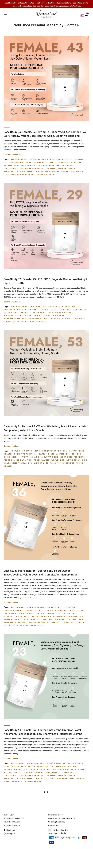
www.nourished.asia (57, 833)
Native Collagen (41, 616)
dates (51, 162)
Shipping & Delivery (56, 822)
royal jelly (73, 460)
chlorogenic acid (20, 162)
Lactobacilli (11, 168)
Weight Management (23, 174)
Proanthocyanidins (47, 171)
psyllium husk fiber (73, 319)
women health (45, 174)
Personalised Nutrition (61, 168)
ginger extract (67, 769)
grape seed (10, 313)
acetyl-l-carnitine (22, 451)
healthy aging (64, 165)
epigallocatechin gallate (19, 613)
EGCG (71, 610)
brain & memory (67, 451)
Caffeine (79, 159)
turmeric (17, 781)
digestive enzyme (27, 310)
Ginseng (65, 310)
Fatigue (54, 310)
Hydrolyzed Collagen (17, 616)
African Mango (19, 159)
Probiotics (67, 171)
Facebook (10, 830)
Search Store (9, 815)
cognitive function (25, 454)
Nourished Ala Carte (12, 822)
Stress (55, 622)
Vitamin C (22, 322)
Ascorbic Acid (19, 307)
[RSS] (78, 25)
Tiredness (9, 322)
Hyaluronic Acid (29, 457)
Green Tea (69, 613)
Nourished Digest (55, 815)
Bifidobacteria (39, 159)
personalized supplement (19, 171)
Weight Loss (41, 463)
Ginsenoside (80, 310)
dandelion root (25, 610)
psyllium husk (52, 319)
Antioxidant (18, 607)
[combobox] (86, 15)
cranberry (39, 162)
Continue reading (11, 154)
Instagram (10, 833)
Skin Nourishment (39, 622)
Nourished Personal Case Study (38, 25)
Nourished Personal (33, 168)
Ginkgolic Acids (23, 772)
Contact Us (53, 825)
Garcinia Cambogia (25, 165)
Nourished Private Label (14, 818)
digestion (62, 162)
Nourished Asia (61, 830)
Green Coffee (46, 165)
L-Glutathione (50, 457)
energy (43, 310)
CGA (6, 162)
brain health (55, 607)
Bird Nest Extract (60, 159)
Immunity (24, 313)
